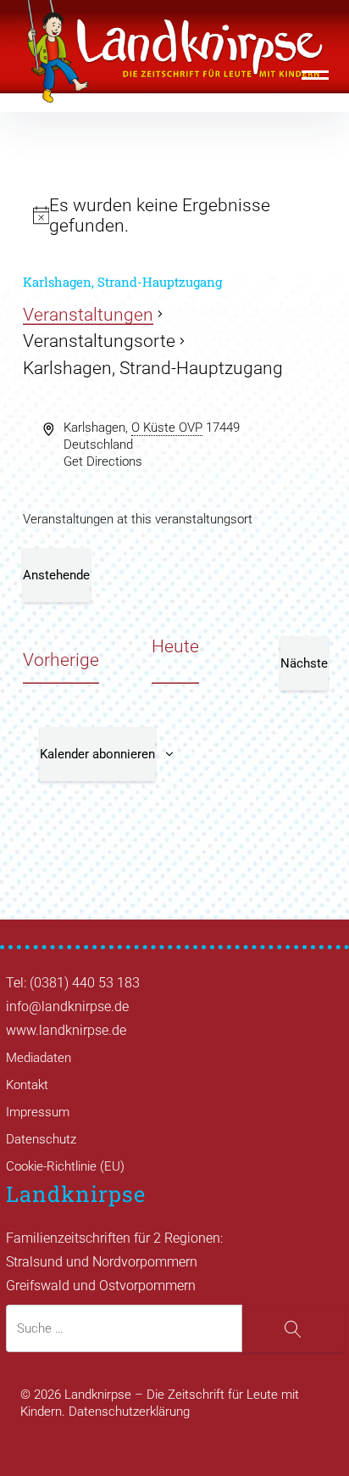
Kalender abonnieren (97, 754)
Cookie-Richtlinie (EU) (65, 1166)
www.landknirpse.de (66, 1030)
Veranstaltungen (88, 315)
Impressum (37, 1112)
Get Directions (103, 461)
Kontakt (27, 1085)
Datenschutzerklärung (129, 1411)
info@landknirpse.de (67, 1006)
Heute (175, 646)
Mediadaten (38, 1057)
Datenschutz (41, 1139)
